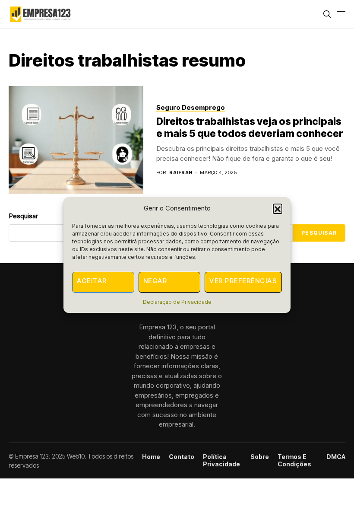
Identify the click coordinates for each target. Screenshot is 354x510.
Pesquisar (319, 233)
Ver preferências (243, 281)
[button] (277, 208)
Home (151, 456)
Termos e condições (294, 460)
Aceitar (92, 281)
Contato (181, 456)
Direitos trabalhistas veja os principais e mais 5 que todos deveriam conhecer (249, 127)
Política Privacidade (221, 460)
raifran (180, 172)
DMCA (335, 456)
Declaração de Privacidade (177, 302)
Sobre (259, 456)
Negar (155, 281)
